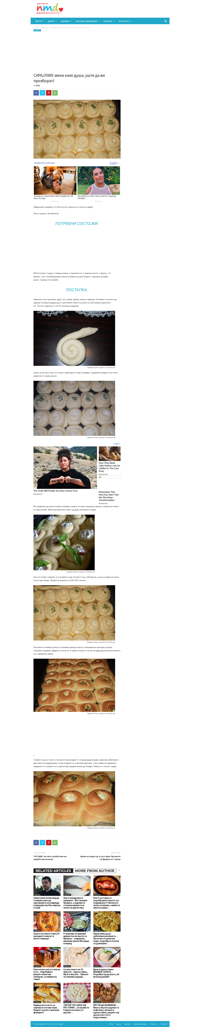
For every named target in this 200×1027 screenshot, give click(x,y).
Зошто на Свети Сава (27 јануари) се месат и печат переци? (46, 936)
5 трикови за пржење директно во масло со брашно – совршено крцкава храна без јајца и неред (76, 938)
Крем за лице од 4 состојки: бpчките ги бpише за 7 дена (100, 858)
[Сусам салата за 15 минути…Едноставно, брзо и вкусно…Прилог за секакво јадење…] (77, 957)
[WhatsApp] (55, 93)
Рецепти (107, 21)
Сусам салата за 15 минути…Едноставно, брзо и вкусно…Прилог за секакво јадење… (76, 973)
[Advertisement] (77, 52)
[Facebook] (36, 93)
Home (35, 27)
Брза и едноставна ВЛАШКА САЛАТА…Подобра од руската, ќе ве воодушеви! (106, 973)
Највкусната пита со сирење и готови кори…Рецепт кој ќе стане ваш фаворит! (46, 1009)
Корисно (67, 895)
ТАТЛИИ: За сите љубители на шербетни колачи (49, 858)
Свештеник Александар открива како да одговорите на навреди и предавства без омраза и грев (46, 902)
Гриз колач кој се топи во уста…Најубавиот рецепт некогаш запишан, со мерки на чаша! (46, 974)
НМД (38, 85)
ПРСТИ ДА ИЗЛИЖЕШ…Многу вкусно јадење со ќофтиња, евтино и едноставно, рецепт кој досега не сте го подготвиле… (106, 1011)
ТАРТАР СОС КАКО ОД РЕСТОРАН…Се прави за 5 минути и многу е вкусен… (76, 1009)
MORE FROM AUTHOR (94, 871)
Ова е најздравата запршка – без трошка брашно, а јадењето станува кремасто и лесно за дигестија (75, 902)
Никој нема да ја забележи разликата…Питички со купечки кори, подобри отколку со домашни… (106, 938)
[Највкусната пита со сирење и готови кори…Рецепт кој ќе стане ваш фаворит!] (47, 993)
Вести (39, 21)
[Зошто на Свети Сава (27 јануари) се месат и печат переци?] (47, 921)
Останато (123, 21)
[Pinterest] (48, 93)
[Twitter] (42, 93)
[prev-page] (116, 870)
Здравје (65, 21)
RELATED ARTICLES (53, 871)
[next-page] (119, 870)
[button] (165, 21)
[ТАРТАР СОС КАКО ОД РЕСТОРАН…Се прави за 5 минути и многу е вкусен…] (77, 993)
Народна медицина (86, 21)
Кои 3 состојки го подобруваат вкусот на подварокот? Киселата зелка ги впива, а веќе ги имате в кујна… (106, 902)
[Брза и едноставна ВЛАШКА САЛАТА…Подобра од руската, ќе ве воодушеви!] (107, 957)
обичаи (37, 930)
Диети (51, 21)
